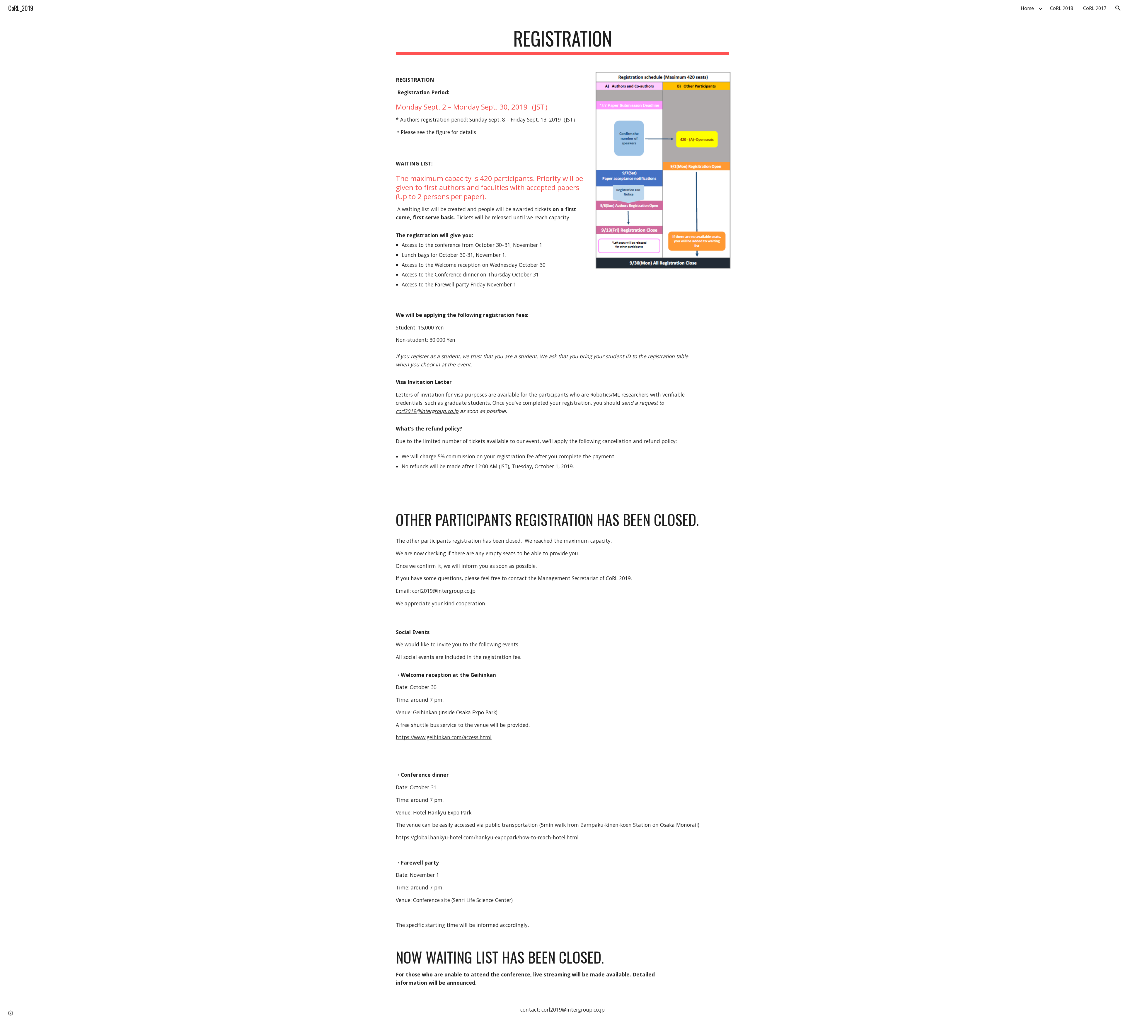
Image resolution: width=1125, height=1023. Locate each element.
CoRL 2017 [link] (1094, 8)
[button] (1118, 8)
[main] (562, 41)
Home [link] (1027, 8)
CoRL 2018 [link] (1061, 8)
